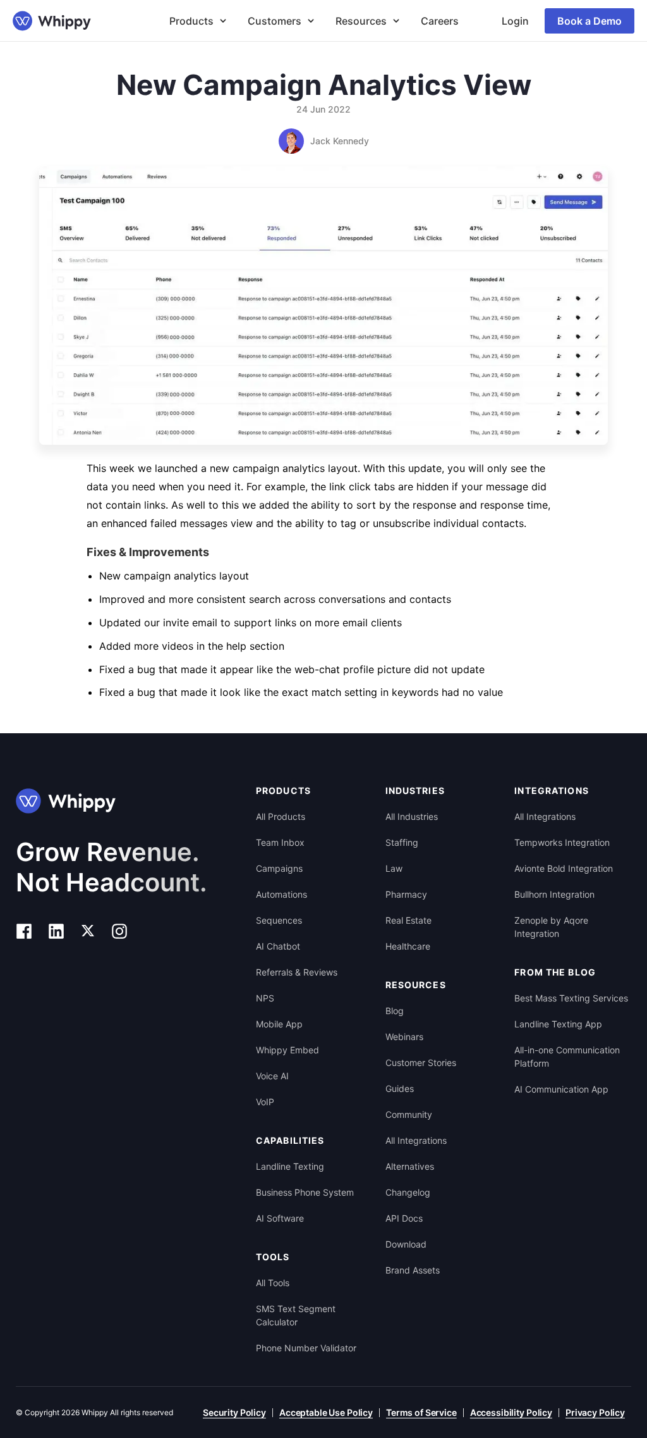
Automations (281, 894)
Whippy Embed (287, 1049)
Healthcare (407, 946)
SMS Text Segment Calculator (296, 1315)
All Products (280, 816)
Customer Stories (420, 1062)
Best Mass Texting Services (571, 998)
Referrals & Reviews (296, 972)
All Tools (272, 1282)
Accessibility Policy (511, 1412)
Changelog (407, 1192)
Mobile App (279, 1024)
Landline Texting (290, 1166)
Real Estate (408, 920)
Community (408, 1114)
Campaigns (279, 868)
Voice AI (272, 1075)
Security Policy (234, 1412)
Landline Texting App (558, 1024)
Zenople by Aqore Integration (551, 927)
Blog (394, 1010)
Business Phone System (305, 1192)
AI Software (280, 1218)
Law (393, 868)
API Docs (404, 1218)
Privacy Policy (595, 1412)
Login (515, 21)
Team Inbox (280, 842)
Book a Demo (589, 21)
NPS (265, 998)
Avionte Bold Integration (563, 868)
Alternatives (409, 1166)
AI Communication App (561, 1089)
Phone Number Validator (306, 1347)
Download (405, 1244)
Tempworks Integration (562, 842)
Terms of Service (421, 1412)
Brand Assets (412, 1270)
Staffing (401, 842)
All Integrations (416, 1140)
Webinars (404, 1036)
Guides (399, 1088)
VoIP (265, 1101)
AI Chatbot (278, 946)
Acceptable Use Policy (326, 1412)
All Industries (411, 816)
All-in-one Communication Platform (567, 1056)
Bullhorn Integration (554, 894)
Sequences (279, 920)
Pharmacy (406, 894)
